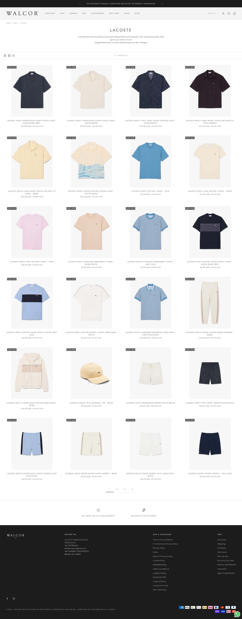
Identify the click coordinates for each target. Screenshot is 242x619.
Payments (221, 569)
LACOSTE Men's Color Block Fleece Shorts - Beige (91, 473)
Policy (155, 552)
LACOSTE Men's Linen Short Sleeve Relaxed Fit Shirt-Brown (210, 121)
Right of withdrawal (225, 573)
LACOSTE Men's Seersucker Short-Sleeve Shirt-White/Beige (91, 121)
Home (8, 23)
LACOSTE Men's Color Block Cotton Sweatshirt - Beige (32, 404)
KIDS (84, 13)
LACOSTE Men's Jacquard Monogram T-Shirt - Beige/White (91, 263)
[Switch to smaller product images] (9, 55)
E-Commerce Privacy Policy (165, 544)
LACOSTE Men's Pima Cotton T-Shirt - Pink (31, 262)
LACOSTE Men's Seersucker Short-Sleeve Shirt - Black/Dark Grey (32, 121)
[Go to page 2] (132, 489)
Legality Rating (159, 573)
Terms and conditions (163, 539)
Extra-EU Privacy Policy (163, 556)
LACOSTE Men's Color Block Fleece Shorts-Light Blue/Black (32, 474)
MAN (62, 13)
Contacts (221, 548)
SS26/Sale (50, 13)
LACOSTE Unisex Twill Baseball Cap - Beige (91, 403)
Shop (15, 23)
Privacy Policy (159, 548)
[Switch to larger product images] (5, 55)
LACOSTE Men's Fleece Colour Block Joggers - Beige (210, 333)
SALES (127, 13)
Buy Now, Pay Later (225, 560)
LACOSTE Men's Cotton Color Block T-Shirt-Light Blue (32, 333)
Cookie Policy (159, 560)
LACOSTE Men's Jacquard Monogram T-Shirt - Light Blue (150, 263)
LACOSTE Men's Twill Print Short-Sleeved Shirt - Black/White (151, 121)
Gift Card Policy (160, 590)
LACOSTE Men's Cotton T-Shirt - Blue (151, 191)
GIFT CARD (114, 13)
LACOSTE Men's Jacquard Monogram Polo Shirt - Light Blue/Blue (150, 333)
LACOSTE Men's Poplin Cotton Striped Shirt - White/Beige (91, 192)
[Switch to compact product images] (13, 55)
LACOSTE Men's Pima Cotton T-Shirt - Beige (210, 191)
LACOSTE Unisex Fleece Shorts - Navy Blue (210, 473)
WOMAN (73, 13)
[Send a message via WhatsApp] (237, 614)
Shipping (221, 544)
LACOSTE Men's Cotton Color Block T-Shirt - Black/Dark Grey (210, 263)
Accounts (221, 539)
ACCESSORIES (97, 13)
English (212, 13)
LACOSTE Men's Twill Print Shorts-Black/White (210, 403)
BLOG (137, 13)
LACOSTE (23, 23)
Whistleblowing (159, 564)
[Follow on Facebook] (7, 598)
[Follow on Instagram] (14, 598)
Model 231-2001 (159, 577)
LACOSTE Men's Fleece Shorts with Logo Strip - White (150, 474)
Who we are (222, 556)
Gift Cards (221, 552)
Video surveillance (161, 569)
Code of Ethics (159, 581)
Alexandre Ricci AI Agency (103, 609)
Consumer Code (160, 585)
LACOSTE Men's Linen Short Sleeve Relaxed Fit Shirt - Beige (32, 192)
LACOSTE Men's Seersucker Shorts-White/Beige (150, 403)
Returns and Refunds (226, 564)
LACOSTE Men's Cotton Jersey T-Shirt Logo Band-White (91, 333)
